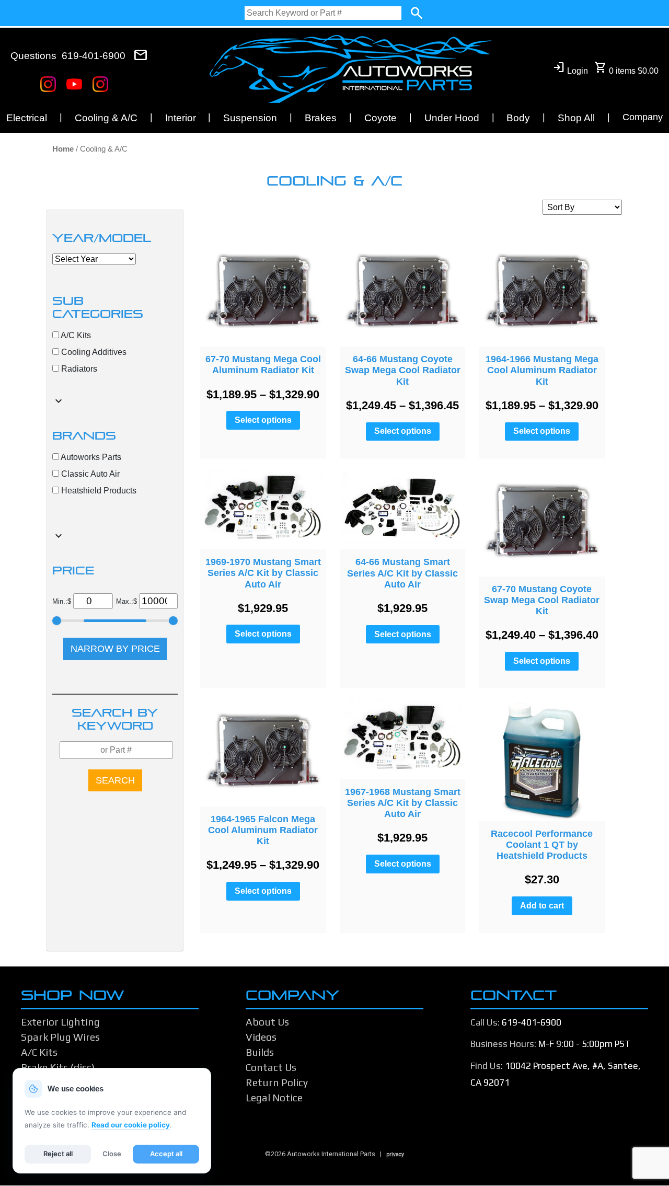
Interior (180, 117)
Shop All (576, 117)
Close (111, 1153)
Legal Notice (274, 1097)
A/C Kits (39, 1052)
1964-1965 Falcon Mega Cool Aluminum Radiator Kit (263, 830)
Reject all (58, 1153)
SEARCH (115, 780)
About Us (267, 1022)
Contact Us (271, 1067)
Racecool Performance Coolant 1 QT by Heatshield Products (542, 844)
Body (518, 117)
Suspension (250, 117)
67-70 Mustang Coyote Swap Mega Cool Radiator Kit (541, 600)
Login (570, 68)
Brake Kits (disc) (58, 1067)
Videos (261, 1037)
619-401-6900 (93, 55)
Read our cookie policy (130, 1125)
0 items (626, 68)
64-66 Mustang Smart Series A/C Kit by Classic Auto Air (402, 573)
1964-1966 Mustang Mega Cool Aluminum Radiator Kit (542, 370)
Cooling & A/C (106, 117)
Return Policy (277, 1082)
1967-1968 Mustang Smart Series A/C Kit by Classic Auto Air (402, 803)
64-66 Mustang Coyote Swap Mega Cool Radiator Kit (402, 370)
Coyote (380, 117)
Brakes (321, 117)
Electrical (26, 117)
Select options (263, 420)
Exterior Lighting (60, 1022)
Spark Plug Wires (60, 1037)
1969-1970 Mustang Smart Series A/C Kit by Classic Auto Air (263, 573)
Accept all (166, 1153)
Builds (260, 1052)
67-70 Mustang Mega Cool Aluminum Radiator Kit (263, 364)
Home (63, 149)
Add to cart (542, 905)
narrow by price (115, 648)
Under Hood (451, 117)
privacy (395, 1154)
